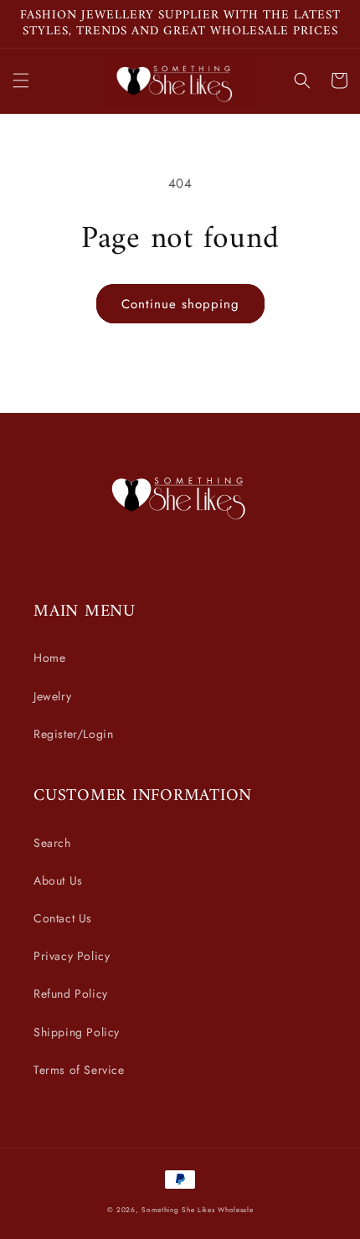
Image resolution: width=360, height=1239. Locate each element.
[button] (21, 80)
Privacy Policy (71, 955)
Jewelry (52, 696)
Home (49, 657)
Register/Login (73, 733)
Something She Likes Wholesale (197, 1210)
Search (52, 842)
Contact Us (62, 918)
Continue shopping (180, 304)
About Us (58, 880)
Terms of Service (79, 1069)
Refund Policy (70, 993)
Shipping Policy (76, 1032)
